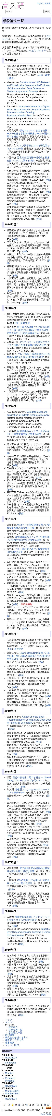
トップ (8, 1020)
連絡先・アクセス (14, 1040)
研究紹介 (13, 1027)
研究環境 (9, 1035)
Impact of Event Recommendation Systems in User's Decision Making (28, 932)
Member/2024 (12, 1093)
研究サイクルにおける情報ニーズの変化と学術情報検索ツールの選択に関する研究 (29, 133)
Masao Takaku (46, 1114)
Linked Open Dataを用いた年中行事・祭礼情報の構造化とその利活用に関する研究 (29, 656)
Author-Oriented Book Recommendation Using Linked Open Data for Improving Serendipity (29, 720)
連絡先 (47, 3)
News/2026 (11, 1057)
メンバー (9, 1022)
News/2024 (11, 1098)
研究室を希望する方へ (16, 1037)
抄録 (47, 180)
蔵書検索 (9, 1042)
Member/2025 (12, 1091)
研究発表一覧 (15, 1030)
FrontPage (10, 1062)
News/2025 (11, 1086)
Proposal (9, 1081)
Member (9, 1073)
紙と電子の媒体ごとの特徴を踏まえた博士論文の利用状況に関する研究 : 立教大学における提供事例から (28, 330)
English (40, 3)
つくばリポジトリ (37, 50)
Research (10, 1078)
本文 (16, 323)
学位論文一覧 (15, 1032)
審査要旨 (25, 323)
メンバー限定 (12, 1045)
